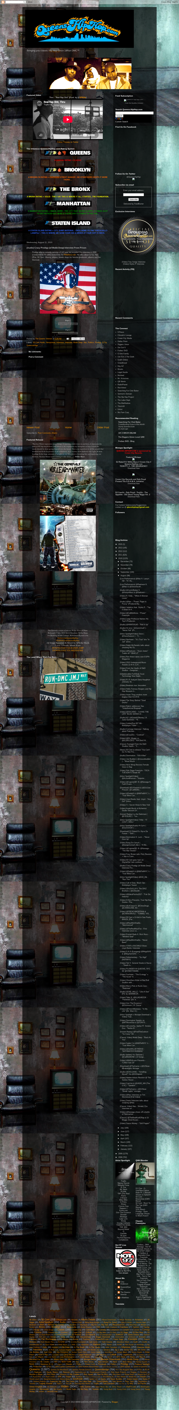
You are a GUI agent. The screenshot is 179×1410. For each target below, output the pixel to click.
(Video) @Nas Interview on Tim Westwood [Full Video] (132, 1096)
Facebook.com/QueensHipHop (67, 640)
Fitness (65, 1339)
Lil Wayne (40, 1357)
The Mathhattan (124, 403)
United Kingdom (36, 1387)
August (124, 576)
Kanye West (122, 1352)
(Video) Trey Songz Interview (133, 262)
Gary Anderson (124, 1283)
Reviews (143, 1372)
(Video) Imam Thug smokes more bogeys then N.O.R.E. (133, 696)
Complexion (123, 1240)
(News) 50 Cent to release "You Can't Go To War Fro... (135, 751)
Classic (61, 1329)
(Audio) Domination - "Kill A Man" (133, 755)
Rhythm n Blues (36, 1374)
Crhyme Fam (53, 1332)
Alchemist (139, 1320)
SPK (60, 1377)
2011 (120, 555)
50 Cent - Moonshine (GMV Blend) (143, 1199)
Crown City (77, 1332)
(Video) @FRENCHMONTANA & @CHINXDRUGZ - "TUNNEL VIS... (135, 912)
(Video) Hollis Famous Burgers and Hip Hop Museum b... (135, 690)
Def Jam (42, 1337)
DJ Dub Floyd (44, 1335)
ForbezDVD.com (102, 1339)
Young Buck (108, 1389)
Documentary (85, 1337)
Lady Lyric (123, 1219)
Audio (42, 342)
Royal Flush (129, 1374)
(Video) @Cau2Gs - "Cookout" (132, 735)
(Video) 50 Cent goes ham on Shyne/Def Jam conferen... (132, 861)
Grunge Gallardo (123, 1223)
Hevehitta (140, 1344)
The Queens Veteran (125, 1293)
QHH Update (125, 1366)
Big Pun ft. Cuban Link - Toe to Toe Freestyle (143, 1276)
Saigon (68, 1377)
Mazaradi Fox (34, 1359)
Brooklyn (55, 1327)
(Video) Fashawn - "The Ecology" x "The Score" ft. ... (134, 975)
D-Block (89, 1332)
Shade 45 (132, 1377)
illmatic (41, 1391)
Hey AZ (121, 366)
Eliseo (123, 1204)
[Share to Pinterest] (83, 338)
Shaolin (143, 1377)
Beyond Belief (123, 1229)
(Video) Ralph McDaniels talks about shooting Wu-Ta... (134, 646)
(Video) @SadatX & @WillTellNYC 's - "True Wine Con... (135, 794)
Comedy (102, 1330)
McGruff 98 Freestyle (143, 1294)
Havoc (109, 1345)
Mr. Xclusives (123, 378)
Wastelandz (44, 1389)
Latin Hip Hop (101, 1355)
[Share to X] (78, 338)
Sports (103, 1379)
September (125, 572)
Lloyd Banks (85, 1357)
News (115, 1362)
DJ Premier (76, 1335)
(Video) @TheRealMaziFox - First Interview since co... (133, 930)
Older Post (103, 427)
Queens (34, 1369)
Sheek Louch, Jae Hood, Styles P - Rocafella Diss (143, 1270)
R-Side (123, 1191)
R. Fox (123, 1187)
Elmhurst (132, 1337)
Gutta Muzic (62, 1344)
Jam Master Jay (93, 1350)
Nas (85, 342)
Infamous (60, 342)
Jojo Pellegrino (62, 1352)
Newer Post (33, 427)
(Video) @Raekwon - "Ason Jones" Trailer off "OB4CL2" (134, 652)
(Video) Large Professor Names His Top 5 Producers (134, 620)
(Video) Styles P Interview (133, 264)
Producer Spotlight (142, 1364)
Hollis (45, 1347)
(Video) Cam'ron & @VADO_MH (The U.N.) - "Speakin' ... (135, 1084)
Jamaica (106, 1350)
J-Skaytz (123, 1198)
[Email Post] (68, 339)
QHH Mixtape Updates (110, 1366)
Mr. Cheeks (45, 1362)
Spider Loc (93, 1379)
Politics (91, 342)
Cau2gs (146, 1327)
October (124, 569)
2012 (120, 551)
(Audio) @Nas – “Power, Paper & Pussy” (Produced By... (133, 603)
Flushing (86, 1339)
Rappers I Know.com (123, 1209)
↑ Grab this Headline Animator (133, 103)
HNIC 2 (74, 1344)
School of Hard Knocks (92, 1377)
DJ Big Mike (101, 1332)
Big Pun (94, 1325)
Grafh (135, 1342)
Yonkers (95, 1389)
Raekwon (38, 1372)
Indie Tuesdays (111, 1347)
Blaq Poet (133, 1325)
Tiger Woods (117, 1381)
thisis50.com (52, 1391)
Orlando (69, 1364)
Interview (68, 342)
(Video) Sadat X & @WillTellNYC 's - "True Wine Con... (134, 1044)
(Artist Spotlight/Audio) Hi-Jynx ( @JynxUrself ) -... (133, 827)
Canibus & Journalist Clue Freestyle (144, 1255)
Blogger (115, 1402)
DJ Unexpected (105, 1335)
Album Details (88, 1319)
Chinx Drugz (48, 1330)
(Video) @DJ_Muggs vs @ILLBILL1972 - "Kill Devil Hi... (133, 739)
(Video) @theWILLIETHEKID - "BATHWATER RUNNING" (132, 1050)
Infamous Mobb (143, 1347)
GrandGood (122, 363)
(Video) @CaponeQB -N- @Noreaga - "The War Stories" (135, 849)
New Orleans (103, 1362)
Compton (126, 1330)
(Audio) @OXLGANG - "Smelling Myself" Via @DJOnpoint (133, 1073)
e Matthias (124, 1298)
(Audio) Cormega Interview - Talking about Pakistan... (134, 730)
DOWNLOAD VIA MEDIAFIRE (67, 650)
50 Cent (36, 342)
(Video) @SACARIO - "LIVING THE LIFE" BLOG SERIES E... (134, 713)
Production (37, 1367)
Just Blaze (109, 1352)
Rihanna (63, 1374)
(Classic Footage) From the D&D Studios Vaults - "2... (133, 745)
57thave (121, 332)
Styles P (146, 1379)
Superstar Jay (55, 1381)
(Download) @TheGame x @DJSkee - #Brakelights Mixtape (135, 1067)
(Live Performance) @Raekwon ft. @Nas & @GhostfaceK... (133, 585)
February (124, 1146)
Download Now (134, 468)
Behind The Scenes (56, 1325)
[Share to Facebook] (80, 338)
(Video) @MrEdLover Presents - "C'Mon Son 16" (133, 1061)
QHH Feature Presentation (88, 1366)
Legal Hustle (123, 372)
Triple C (60, 1383)
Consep (136, 1330)
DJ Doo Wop (138, 1332)
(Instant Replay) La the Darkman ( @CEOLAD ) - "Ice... (133, 815)
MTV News (121, 1357)
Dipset (72, 1337)
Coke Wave (90, 1330)
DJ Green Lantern (61, 1335)
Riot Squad (88, 1374)
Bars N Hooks (126, 1322)
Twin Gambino (109, 1383)
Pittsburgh (102, 1364)
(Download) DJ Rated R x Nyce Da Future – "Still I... (134, 832)
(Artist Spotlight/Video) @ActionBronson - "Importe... (133, 777)
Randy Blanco (52, 1372)
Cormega (146, 1330)
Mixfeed (121, 375)
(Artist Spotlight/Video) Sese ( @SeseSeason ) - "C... (132, 635)
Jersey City (128, 1350)
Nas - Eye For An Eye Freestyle (144, 1290)
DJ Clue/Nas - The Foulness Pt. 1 (143, 1260)
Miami (47, 1359)
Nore (31, 1364)
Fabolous (33, 1339)
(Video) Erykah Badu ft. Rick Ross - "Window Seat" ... (134, 935)
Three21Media (102, 1381)
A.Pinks (123, 1202)
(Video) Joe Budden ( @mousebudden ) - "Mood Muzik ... (135, 760)
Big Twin (104, 1325)
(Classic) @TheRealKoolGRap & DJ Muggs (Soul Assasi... (134, 1119)
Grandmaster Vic (35, 1344)
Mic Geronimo (73, 1359)
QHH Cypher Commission (65, 1366)
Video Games (85, 1387)
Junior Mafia (95, 1352)
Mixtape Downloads (110, 1359)
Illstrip (123, 1221)
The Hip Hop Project (126, 397)
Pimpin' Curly (90, 1364)
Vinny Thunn (117, 1387)
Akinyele (74, 1320)
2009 (120, 1154)
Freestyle (132, 1339)
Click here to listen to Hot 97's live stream (123, 1271)
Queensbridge (32, 345)
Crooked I (65, 1332)
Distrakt (123, 1215)
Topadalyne (142, 1381)
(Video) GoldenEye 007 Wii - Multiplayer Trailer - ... (131, 724)
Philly (78, 1364)
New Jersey (89, 1362)
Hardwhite (85, 1344)
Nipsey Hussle (123, 1183)
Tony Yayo (129, 1381)
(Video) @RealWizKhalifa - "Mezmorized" (130, 924)
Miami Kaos (59, 1359)
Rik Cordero (74, 1374)
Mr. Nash (123, 1189)
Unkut (120, 409)
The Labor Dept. (124, 400)
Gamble (123, 1233)
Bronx (42, 1327)
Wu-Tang (84, 1389)
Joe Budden (34, 1352)
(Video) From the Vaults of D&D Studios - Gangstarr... (132, 669)
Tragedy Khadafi (45, 1383)
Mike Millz (123, 1200)
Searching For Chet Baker (128, 391)
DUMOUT (119, 1335)
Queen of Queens (140, 1366)
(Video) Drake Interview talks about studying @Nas (134, 1102)
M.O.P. (110, 1357)
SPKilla (82, 97)
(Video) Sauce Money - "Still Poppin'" (135, 1123)
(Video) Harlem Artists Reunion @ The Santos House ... (135, 1079)
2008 (120, 1157)
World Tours (71, 1389)
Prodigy (98, 342)
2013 (120, 548)
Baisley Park (77, 1322)
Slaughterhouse (50, 1379)
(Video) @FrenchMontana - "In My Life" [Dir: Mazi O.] (134, 1010)
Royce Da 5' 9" (144, 1374)
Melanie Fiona (123, 1185)
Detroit (53, 1337)
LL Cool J (56, 1355)
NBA (55, 1362)
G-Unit (61, 1342)
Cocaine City (76, 1330)
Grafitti (144, 1342)
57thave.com (61, 1320)
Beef (42, 1325)
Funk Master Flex (47, 1342)
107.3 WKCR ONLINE (127, 433)
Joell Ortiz (48, 1352)
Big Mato (73, 1325)
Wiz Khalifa (57, 1389)
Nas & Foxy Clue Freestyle (144, 1281)
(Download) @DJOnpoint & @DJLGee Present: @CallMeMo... (135, 789)
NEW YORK (66, 1362)
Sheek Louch (34, 1379)
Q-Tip (104, 342)
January (124, 1149)
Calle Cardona (111, 1327)
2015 (120, 544)
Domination (119, 1337)
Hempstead (50, 342)
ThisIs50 (121, 406)
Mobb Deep (78, 342)
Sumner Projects (39, 1381)
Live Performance (67, 1357)
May (123, 1135)
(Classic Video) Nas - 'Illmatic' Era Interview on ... (133, 1107)
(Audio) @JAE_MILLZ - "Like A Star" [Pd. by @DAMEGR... (134, 993)
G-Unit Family (123, 354)
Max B (142, 1357)
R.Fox (139, 1370)
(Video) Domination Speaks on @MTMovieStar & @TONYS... (133, 1021)
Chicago (36, 1330)
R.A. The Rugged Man (124, 1370)
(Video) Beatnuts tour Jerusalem (133, 685)
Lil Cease (140, 1355)
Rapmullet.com (80, 1372)
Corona (37, 1332)
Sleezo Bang (65, 1379)
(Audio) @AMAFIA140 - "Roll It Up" (134, 624)
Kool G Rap (43, 1355)
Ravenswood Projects (98, 1372)
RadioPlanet (122, 385)
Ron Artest (122, 388)
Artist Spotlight (46, 1322)
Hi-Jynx (123, 1236)
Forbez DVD (123, 351)
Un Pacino (142, 1383)
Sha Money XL (108, 1377)
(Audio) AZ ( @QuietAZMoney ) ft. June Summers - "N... (133, 719)
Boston (32, 1327)
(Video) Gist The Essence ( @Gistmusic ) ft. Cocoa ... (131, 1004)
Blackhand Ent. (119, 1325)
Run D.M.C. (37, 1377)
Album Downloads (109, 1320)
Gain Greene (107, 1342)
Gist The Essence (123, 1212)
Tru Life (68, 1383)
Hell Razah (129, 1344)
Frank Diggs (118, 1339)
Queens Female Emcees (81, 1370)
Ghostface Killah (123, 1342)
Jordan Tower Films (79, 1352)
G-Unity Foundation (78, 1342)
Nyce (60, 1364)
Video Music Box (102, 1387)
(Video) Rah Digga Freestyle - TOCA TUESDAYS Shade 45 (134, 771)
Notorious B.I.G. (47, 1364)
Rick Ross (51, 1374)
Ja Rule (52, 1350)
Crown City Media (125, 338)
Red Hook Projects (118, 1372)
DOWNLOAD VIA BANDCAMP (68, 648)
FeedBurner (139, 204)
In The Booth (79, 1347)
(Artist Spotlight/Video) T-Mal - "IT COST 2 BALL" (133, 821)
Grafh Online (123, 360)
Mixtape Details (90, 1359)
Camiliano (124, 1327)
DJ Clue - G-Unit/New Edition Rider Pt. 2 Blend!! (143, 1190)
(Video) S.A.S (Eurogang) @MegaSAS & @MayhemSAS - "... (135, 952)
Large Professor (84, 1355)
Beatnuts (32, 1325)
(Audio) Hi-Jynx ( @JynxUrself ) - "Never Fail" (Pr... (133, 629)
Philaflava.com (70, 255)
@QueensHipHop (134, 177)
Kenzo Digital (137, 1352)
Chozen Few (123, 1206)
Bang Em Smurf (110, 1322)
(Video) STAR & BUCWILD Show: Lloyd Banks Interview (133, 947)
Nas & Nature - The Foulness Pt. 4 (144, 1265)
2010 (120, 558)
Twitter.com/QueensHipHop (67, 638)
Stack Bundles (116, 1379)
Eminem (142, 1337)
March (123, 1142)
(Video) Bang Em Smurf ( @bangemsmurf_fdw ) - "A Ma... (134, 844)
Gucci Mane (49, 1344)
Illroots (120, 369)
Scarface (79, 1377)
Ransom (66, 1372)
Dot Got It (122, 347)
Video (65, 1386)
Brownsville (71, 1327)
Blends (143, 1325)
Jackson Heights (65, 1350)
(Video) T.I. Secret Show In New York (135, 805)
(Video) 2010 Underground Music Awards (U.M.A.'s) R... (133, 663)
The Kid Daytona (123, 1238)
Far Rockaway (48, 1339)
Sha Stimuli (121, 1377)
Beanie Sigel (141, 1322)
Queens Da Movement (59, 1370)
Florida (75, 1339)
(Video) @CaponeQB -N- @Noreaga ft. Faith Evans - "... (135, 783)
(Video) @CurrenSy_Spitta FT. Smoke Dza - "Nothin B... (135, 1027)
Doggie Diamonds (103, 1337)
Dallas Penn (122, 341)
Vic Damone (52, 1387)
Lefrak (113, 1354)
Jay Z (117, 1350)
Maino (132, 1357)
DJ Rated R (90, 1335)
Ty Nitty (130, 1383)
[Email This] (72, 338)
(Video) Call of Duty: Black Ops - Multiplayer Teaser (133, 884)
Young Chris (121, 1389)
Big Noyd (83, 1325)
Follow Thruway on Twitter (67, 142)
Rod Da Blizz (102, 1374)
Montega (123, 1217)
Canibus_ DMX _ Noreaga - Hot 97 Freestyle (143, 1247)
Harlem (96, 1344)
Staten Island (132, 1379)
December (125, 561)
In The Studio (94, 1347)
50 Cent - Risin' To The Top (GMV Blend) (143, 1205)
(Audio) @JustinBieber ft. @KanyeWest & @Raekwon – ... (134, 591)
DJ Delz (113, 1332)
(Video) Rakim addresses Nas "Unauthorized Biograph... (132, 707)
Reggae (133, 1372)
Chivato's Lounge (124, 335)
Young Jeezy (135, 1389)
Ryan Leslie (50, 1377)
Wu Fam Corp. (123, 412)
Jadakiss (79, 1350)
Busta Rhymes (86, 1327)
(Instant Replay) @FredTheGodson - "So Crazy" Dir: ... (134, 1033)
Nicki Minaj (127, 1362)
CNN (98, 1327)
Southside (78, 1379)
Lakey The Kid (69, 1355)
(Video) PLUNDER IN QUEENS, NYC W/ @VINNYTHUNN (135, 970)
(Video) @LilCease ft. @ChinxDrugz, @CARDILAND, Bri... (134, 907)
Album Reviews (125, 1320)
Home (68, 427)
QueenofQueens (125, 1288)
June (123, 1131)
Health (119, 1344)
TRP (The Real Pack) (123, 1195)
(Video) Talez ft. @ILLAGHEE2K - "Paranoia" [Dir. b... (133, 998)
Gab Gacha (93, 1342)
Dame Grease (133, 1335)
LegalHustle (127, 1355)
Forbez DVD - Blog (126, 441)
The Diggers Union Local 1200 (131, 437)
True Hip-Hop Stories (82, 1383)
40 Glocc (33, 1320)
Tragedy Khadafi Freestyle (143, 1286)
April (123, 1138)
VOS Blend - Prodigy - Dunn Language (142, 1211)
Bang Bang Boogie (92, 1322)
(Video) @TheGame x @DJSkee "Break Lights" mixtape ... (133, 1090)
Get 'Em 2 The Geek (126, 357)
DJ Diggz (124, 1332)
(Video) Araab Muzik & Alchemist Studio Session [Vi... (133, 809)
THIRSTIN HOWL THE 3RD (123, 1226)
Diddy (63, 1337)
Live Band (52, 1357)
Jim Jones (141, 1350)
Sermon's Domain (125, 394)
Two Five (121, 1383)
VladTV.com (131, 1387)
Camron (136, 1327)
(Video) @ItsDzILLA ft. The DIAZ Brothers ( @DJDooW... (133, 890)
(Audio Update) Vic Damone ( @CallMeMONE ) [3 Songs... (132, 1056)
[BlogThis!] (75, 338)
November (125, 565)
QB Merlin (122, 381)
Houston (55, 1347)
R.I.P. (147, 1370)
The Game (70, 1381)
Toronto (32, 1383)
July (122, 1128)
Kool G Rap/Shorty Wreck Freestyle (143, 1298)
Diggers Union (123, 344)
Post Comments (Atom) (47, 433)
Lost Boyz (99, 1357)
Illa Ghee (66, 1347)
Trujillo (123, 1181)
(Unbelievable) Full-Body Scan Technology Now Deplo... (132, 675)
